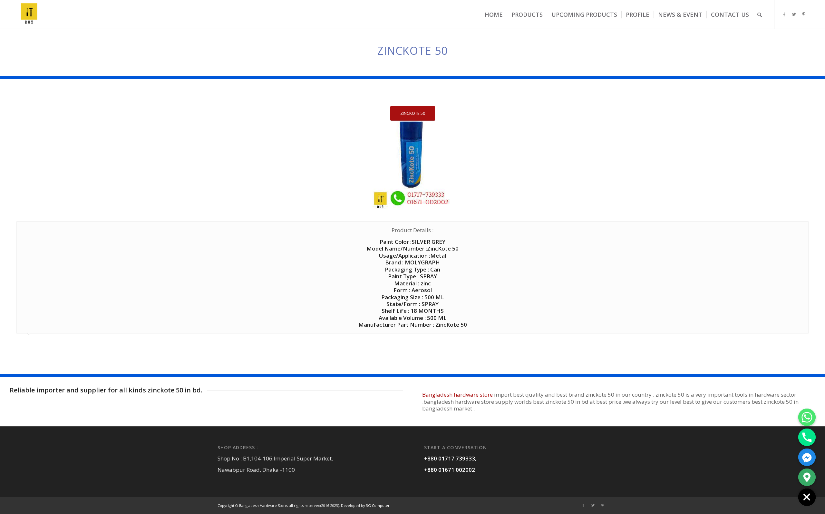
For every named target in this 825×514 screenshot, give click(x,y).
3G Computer (378, 505)
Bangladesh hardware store (457, 394)
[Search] (759, 14)
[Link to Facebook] (784, 14)
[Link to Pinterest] (804, 14)
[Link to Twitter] (794, 14)
